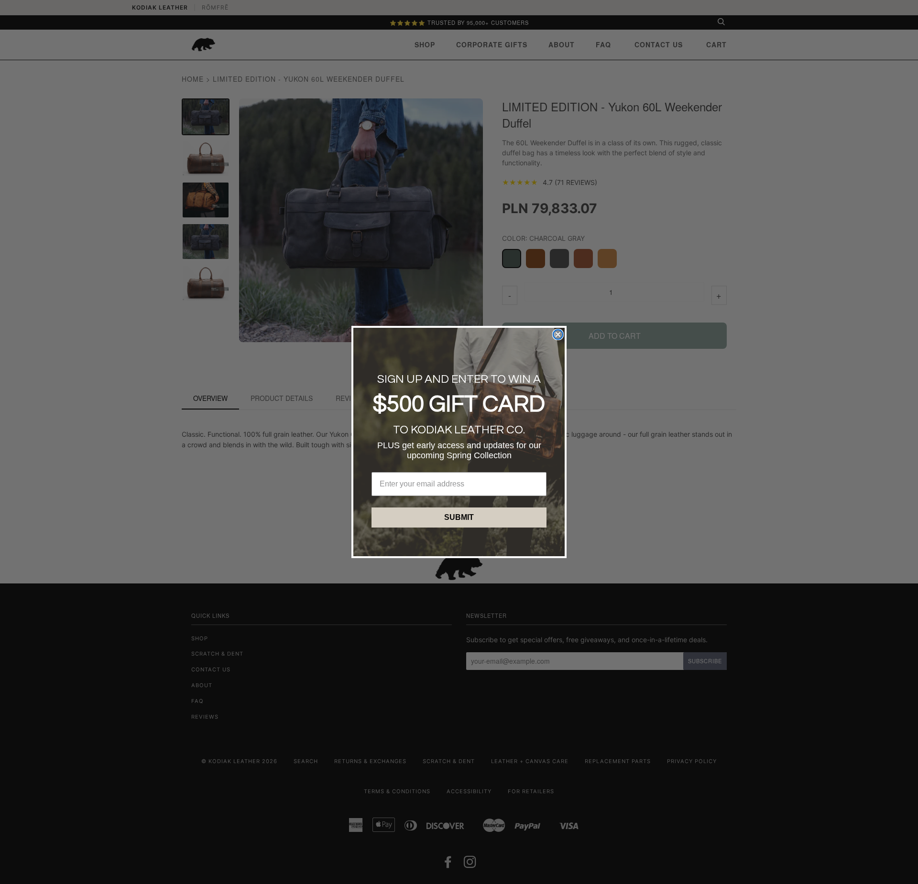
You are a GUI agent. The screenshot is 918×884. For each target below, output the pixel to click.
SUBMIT (459, 517)
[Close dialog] (558, 334)
